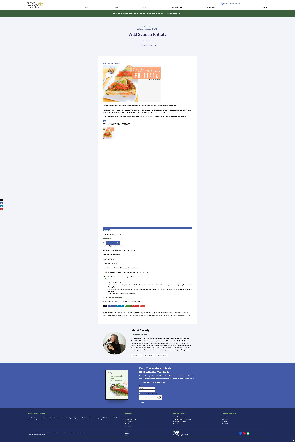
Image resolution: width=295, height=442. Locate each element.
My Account (128, 417)
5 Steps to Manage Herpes (179, 421)
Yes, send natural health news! (149, 393)
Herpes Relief (225, 421)
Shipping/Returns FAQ (130, 419)
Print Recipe (116, 63)
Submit (143, 402)
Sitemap (126, 435)
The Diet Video (225, 424)
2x (113, 243)
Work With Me (149, 355)
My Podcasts (137, 355)
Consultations (225, 417)
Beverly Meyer (147, 41)
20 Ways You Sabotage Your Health (182, 419)
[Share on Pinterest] (1, 209)
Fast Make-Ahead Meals (179, 417)
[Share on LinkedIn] (1, 206)
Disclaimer (127, 433)
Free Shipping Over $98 (232, 3)
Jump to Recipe (107, 63)
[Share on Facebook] (1, 203)
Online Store (162, 355)
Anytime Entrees (143, 45)
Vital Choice (148, 117)
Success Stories (129, 421)
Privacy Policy (127, 431)
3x (118, 243)
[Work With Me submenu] (119, 7)
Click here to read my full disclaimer (149, 313)
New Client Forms (129, 424)
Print (104, 121)
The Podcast (225, 419)
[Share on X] (1, 200)
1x (108, 243)
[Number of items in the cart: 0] (266, 3)
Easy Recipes (153, 45)
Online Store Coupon (178, 424)
